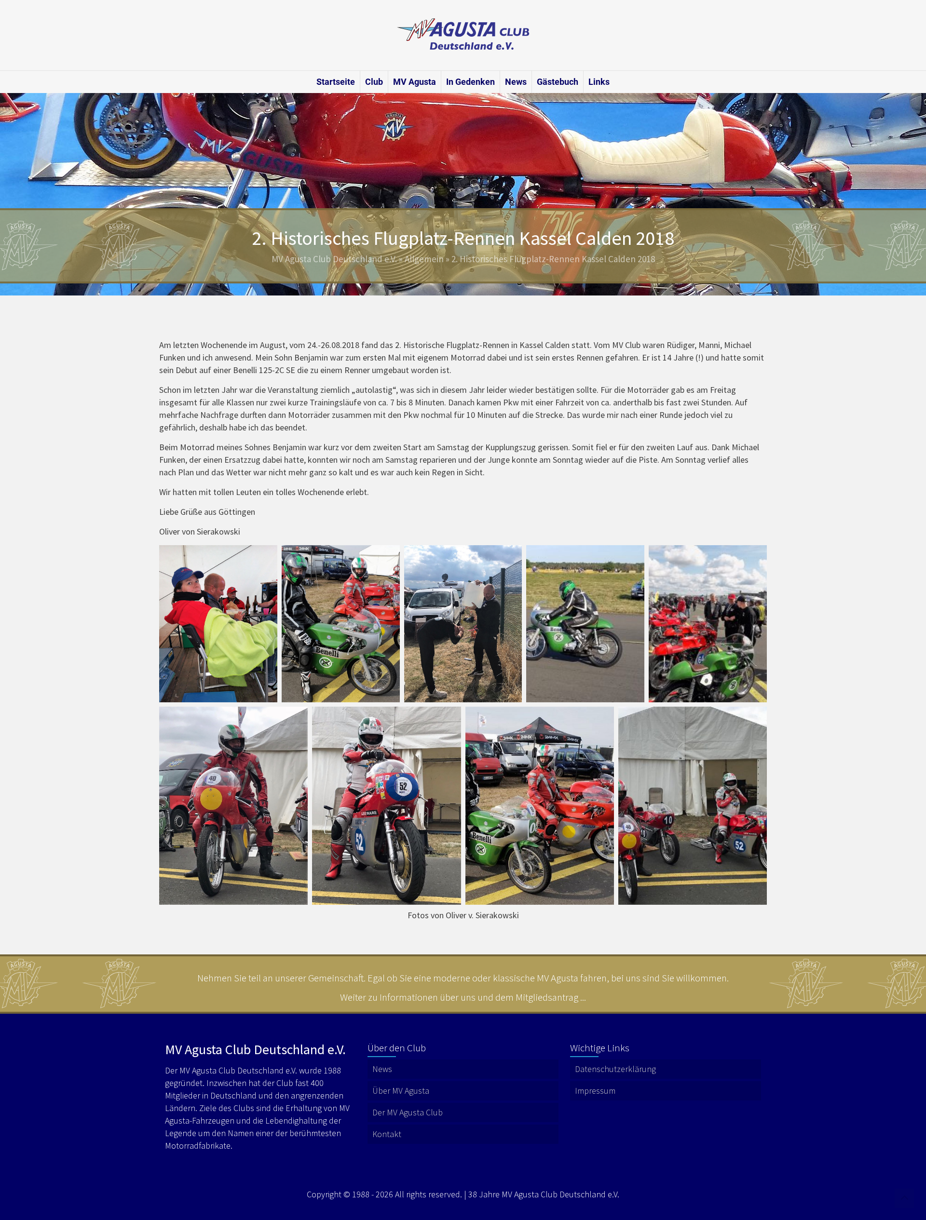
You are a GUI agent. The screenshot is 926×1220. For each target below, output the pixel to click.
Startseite (335, 82)
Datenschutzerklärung (615, 1068)
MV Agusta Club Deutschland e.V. (334, 259)
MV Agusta (414, 82)
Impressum (595, 1090)
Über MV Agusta (400, 1090)
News (516, 82)
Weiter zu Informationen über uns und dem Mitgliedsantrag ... (463, 997)
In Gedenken (470, 82)
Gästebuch (557, 82)
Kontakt (386, 1134)
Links (599, 82)
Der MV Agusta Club (407, 1112)
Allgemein (424, 259)
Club (374, 82)
